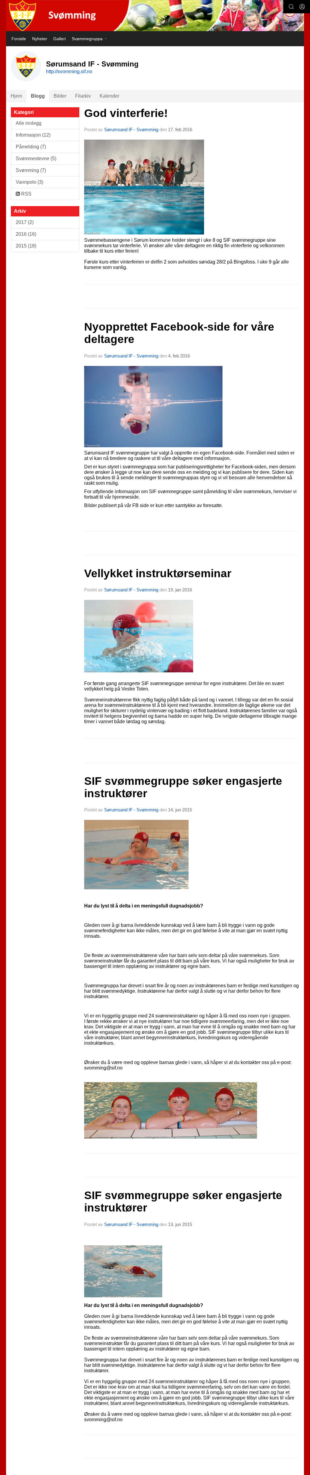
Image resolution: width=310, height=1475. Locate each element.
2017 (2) (25, 222)
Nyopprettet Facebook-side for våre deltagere (179, 333)
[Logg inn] (302, 6)
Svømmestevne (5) (36, 158)
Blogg (38, 96)
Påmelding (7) (31, 146)
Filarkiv (83, 96)
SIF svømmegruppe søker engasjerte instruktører (183, 787)
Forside (19, 38)
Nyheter (39, 38)
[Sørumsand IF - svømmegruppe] (155, 15)
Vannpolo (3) (29, 182)
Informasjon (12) (33, 134)
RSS (25, 193)
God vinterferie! (126, 113)
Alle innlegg (28, 123)
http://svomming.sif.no (69, 71)
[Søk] (291, 6)
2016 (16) (26, 234)
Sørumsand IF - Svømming (131, 129)
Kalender (109, 96)
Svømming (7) (31, 170)
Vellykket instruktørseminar (157, 573)
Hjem (16, 96)
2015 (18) (26, 245)
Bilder (60, 96)
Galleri (59, 38)
